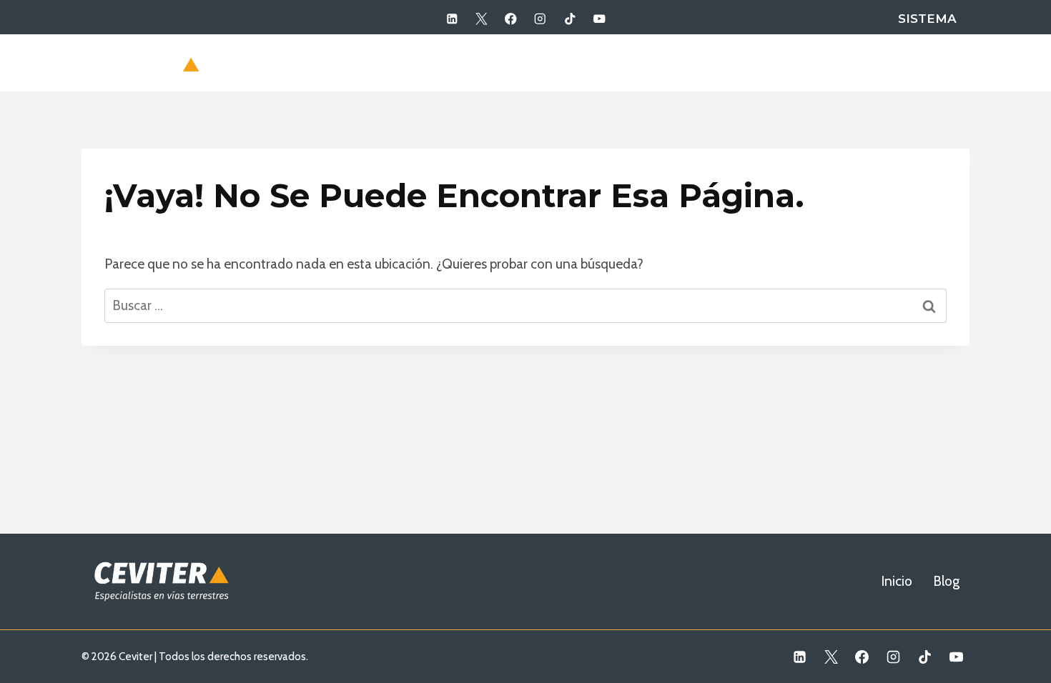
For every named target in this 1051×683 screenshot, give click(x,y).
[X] (481, 19)
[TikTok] (569, 19)
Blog (945, 62)
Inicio (894, 62)
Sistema (927, 18)
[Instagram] (540, 19)
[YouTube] (599, 19)
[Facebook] (511, 19)
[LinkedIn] (451, 19)
